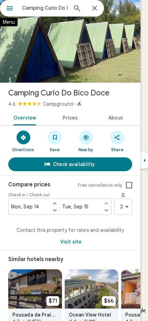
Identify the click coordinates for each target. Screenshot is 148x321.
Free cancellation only (100, 185)
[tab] (23, 117)
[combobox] (44, 8)
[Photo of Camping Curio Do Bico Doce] (70, 41)
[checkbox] (129, 185)
